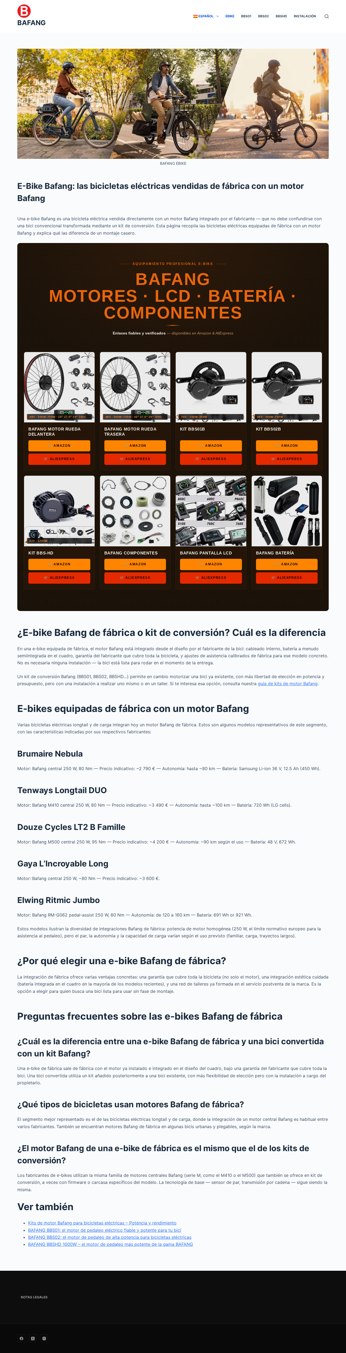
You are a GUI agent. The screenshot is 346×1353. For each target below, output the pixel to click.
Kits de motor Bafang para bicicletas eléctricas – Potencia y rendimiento (102, 1223)
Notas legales (34, 1297)
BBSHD (281, 16)
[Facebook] (21, 1338)
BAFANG (31, 23)
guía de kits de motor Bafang (288, 683)
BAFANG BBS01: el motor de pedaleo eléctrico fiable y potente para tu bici (104, 1230)
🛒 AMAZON (59, 446)
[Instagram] (44, 1338)
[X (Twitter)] (33, 1338)
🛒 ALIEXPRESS (59, 459)
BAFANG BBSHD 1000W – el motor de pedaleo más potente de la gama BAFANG (110, 1244)
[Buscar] (327, 16)
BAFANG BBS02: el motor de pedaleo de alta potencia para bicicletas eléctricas (109, 1237)
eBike (229, 16)
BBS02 (263, 16)
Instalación (305, 16)
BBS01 (246, 16)
